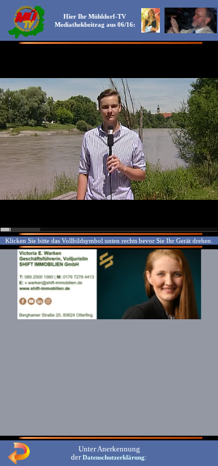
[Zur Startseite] (26, 37)
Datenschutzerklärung (114, 457)
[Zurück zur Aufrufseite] (18, 462)
